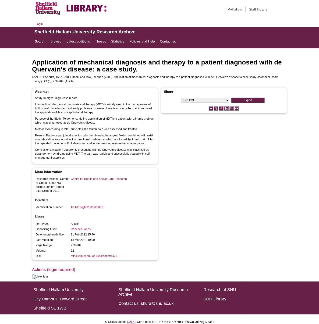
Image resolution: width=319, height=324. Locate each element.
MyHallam (234, 9)
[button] (33, 276)
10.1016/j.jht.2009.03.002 (87, 207)
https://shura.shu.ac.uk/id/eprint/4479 (94, 256)
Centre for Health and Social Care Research (99, 179)
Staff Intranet (258, 9)
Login (39, 24)
